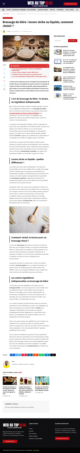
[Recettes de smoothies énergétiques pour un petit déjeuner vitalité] (42, 380)
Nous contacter (33, 433)
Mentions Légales (33, 436)
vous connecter (15, 407)
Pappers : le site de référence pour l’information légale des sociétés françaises (70, 96)
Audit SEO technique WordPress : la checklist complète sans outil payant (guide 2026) (70, 53)
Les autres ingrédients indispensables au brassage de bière (30, 76)
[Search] (77, 10)
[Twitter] (4, 73)
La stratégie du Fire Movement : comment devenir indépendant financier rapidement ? (69, 70)
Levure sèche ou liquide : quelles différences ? (26, 72)
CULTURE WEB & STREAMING (19, 9)
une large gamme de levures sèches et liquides (24, 113)
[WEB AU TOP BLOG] (40, 4)
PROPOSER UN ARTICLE (70, 3)
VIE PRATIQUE (60, 9)
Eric (9, 31)
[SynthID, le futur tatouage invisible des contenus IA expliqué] (58, 88)
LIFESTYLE (52, 9)
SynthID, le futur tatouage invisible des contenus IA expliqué (69, 88)
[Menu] (3, 10)
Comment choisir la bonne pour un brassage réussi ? (27, 74)
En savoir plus (10, 441)
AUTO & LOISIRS (69, 9)
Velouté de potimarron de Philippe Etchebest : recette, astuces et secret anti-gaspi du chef (9, 390)
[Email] (4, 89)
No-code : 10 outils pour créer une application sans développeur (70, 61)
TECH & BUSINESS (31, 9)
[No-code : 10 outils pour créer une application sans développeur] (58, 61)
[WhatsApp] (4, 85)
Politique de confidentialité (35, 438)
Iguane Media (36, 450)
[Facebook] (4, 69)
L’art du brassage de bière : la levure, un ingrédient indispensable (26, 69)
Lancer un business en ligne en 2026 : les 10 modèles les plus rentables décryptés (69, 79)
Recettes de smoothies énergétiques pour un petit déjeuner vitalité (42, 388)
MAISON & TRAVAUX (43, 9)
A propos (31, 431)
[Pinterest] (4, 81)
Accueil (8, 9)
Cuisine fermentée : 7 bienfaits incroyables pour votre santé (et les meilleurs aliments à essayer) (26, 390)
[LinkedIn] (4, 77)
